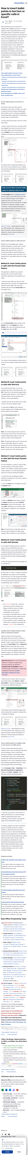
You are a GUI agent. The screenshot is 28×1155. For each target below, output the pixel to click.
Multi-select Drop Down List (15, 955)
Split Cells (6, 1001)
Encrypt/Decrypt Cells (18, 974)
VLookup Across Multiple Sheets (12, 946)
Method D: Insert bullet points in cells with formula (13, 87)
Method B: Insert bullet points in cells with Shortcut (13, 81)
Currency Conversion (9, 997)
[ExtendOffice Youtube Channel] (9, 1134)
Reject (19, 1152)
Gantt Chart (10, 987)
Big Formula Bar (12, 968)
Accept (7, 1152)
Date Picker (11, 972)
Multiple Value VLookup (16, 944)
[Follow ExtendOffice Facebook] (2, 1134)
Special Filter (6, 978)
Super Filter (20, 976)
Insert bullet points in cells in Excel (10, 75)
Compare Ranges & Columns (11, 964)
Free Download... (13, 1034)
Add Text (23, 983)
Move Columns (15, 959)
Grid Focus (17, 966)
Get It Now (11, 234)
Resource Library (18, 970)
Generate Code (8, 926)
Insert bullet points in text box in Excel (11, 73)
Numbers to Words (20, 995)
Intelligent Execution (19, 924)
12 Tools (16, 983)
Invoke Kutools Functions (15, 931)
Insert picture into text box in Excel (13, 902)
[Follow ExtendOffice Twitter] (5, 1134)
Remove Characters (8, 985)
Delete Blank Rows (21, 935)
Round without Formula (18, 939)
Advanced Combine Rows (17, 999)
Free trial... (5, 674)
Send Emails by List (9, 976)
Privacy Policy (9, 1148)
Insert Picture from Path (15, 993)
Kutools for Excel (20, 194)
